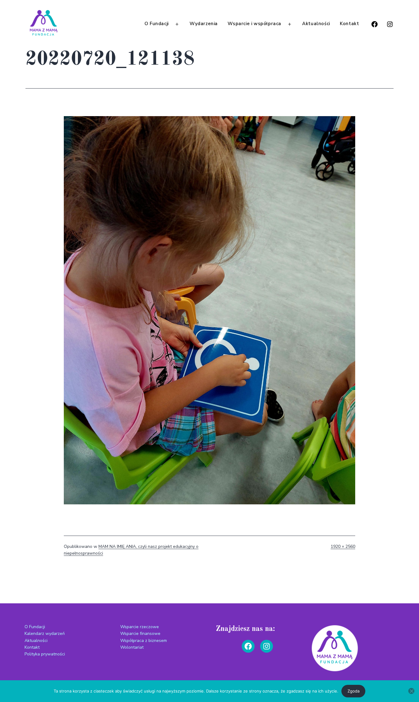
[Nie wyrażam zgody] (411, 691)
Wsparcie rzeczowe (139, 627)
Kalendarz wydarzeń (45, 633)
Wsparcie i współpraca (254, 24)
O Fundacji (156, 24)
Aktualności (316, 24)
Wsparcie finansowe (140, 633)
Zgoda (353, 691)
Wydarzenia (204, 24)
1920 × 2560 (343, 546)
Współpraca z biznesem (143, 640)
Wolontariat (132, 647)
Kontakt (349, 24)
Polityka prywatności (45, 654)
